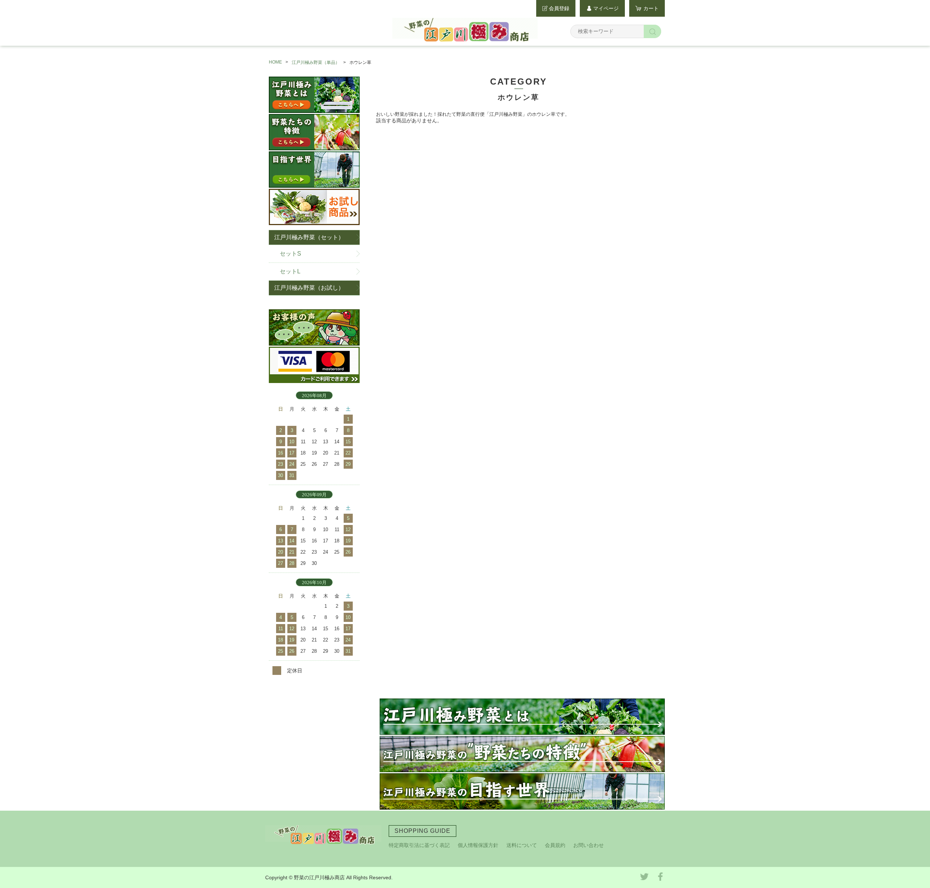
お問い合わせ (588, 845)
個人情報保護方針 (478, 845)
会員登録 (559, 8)
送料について (521, 845)
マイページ (606, 8)
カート (651, 8)
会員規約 (555, 845)
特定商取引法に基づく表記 (419, 845)
